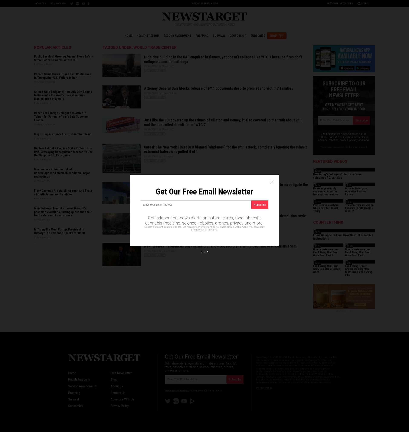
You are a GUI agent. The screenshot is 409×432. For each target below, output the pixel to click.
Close (204, 251)
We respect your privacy (195, 227)
